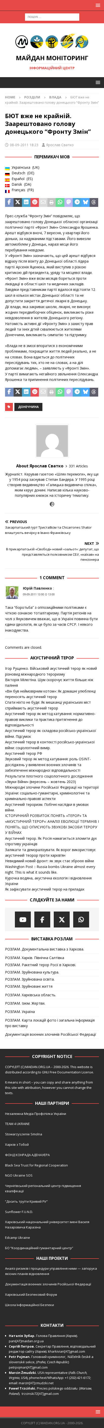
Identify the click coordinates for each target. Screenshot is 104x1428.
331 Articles (78, 466)
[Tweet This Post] (18, 202)
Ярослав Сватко (60, 144)
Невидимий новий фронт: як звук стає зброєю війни (49, 860)
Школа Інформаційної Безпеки (29, 1305)
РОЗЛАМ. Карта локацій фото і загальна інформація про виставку (50, 1023)
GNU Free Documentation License (67, 1072)
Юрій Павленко (37, 588)
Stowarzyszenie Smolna (23, 1134)
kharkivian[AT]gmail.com (66, 1351)
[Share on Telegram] (77, 202)
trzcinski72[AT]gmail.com (41, 1393)
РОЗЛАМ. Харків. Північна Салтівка (34, 957)
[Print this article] (51, 202)
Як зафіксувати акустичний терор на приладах (44, 889)
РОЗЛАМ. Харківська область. (30, 994)
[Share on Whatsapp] (60, 202)
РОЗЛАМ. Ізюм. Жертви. (25, 1003)
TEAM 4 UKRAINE (17, 1123)
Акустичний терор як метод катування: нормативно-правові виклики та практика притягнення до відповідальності (50, 719)
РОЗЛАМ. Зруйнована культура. (32, 972)
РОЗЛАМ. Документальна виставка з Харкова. (44, 949)
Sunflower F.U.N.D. (19, 1211)
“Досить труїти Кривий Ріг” (26, 1201)
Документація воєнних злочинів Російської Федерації (50, 1034)
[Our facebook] (42, 919)
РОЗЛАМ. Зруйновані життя (29, 986)
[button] (97, 5)
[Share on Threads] (94, 202)
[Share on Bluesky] (85, 202)
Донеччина (28, 407)
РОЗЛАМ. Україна (20, 1011)
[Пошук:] (52, 16)
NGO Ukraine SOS (19, 1175)
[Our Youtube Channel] (23, 919)
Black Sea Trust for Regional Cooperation (36, 1165)
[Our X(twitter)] (62, 919)
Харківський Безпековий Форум (31, 1294)
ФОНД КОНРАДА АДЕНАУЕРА (27, 1155)
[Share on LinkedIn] (26, 202)
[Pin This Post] (35, 202)
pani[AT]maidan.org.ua (26, 1341)
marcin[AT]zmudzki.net (36, 1383)
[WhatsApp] (81, 919)
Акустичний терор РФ (23, 753)
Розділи (32, 97)
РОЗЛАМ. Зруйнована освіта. (30, 979)
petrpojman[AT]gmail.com (28, 1367)
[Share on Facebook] (9, 202)
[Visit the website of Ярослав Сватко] (52, 504)
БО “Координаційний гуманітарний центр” (39, 1248)
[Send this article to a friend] (43, 202)
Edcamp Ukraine (17, 1237)
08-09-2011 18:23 (24, 144)
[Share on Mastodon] (68, 202)
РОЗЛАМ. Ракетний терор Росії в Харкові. (40, 964)
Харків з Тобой (17, 1144)
